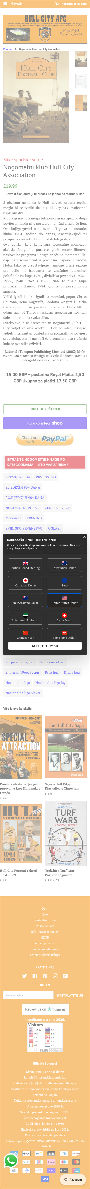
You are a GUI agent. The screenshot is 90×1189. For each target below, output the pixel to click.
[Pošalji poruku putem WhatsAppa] (11, 1160)
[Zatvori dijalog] (84, 537)
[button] (25, 565)
